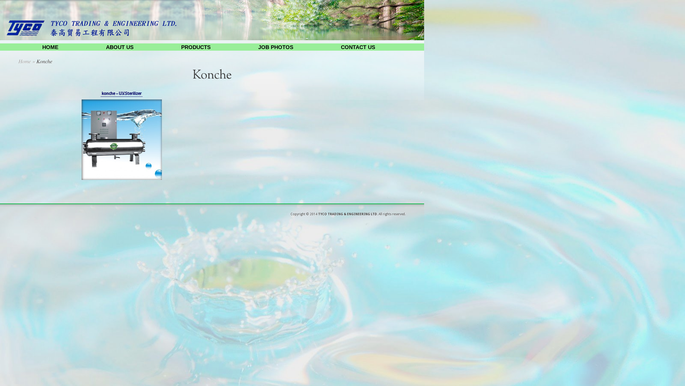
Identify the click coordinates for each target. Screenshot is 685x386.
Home (50, 47)
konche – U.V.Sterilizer (122, 93)
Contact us (358, 47)
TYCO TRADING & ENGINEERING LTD (347, 214)
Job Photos (275, 47)
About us (120, 47)
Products (196, 47)
